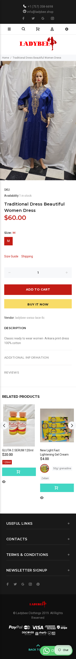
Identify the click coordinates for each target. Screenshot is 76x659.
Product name (32, 645)
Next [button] (72, 121)
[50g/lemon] (44, 468)
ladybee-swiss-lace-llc (30, 317)
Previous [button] (4, 121)
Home (5, 57)
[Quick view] (4, 481)
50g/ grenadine (62, 468)
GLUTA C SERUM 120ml (17, 450)
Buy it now (37, 304)
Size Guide (11, 256)
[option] (38, 120)
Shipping (27, 256)
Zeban (45, 478)
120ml (7, 462)
